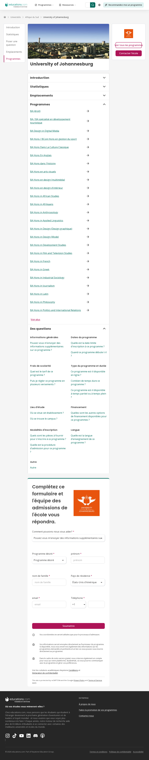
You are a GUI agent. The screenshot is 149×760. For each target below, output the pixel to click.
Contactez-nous (86, 715)
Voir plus (35, 319)
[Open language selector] (99, 5)
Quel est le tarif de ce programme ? (41, 373)
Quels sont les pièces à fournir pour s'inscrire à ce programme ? (48, 437)
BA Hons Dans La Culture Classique (49, 147)
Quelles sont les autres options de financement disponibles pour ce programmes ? (89, 416)
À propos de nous (87, 704)
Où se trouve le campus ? (43, 418)
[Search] (92, 5)
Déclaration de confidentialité (45, 673)
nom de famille (41, 575)
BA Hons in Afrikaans (41, 204)
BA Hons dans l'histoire (43, 163)
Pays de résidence (81, 575)
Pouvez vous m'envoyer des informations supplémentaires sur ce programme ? (46, 346)
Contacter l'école (128, 53)
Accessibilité (138, 752)
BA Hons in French (40, 261)
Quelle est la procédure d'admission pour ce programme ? (48, 448)
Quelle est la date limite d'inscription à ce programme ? (87, 344)
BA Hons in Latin (39, 293)
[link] (56, 17)
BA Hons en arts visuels (43, 171)
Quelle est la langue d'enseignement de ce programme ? (83, 439)
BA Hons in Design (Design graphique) (51, 228)
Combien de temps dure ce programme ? (85, 382)
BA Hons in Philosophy (42, 302)
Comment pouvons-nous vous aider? (53, 531)
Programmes (44, 4)
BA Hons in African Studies (44, 196)
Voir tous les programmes (129, 45)
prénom (76, 553)
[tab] (14, 27)
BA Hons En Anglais (41, 155)
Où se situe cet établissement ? (47, 412)
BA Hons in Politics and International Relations (55, 310)
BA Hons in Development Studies (48, 245)
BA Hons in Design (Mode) (44, 236)
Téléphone (78, 598)
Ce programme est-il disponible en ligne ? (88, 373)
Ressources (68, 4)
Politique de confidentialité (120, 752)
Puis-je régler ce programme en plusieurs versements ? (47, 382)
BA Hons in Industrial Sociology (47, 277)
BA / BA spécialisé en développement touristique (50, 121)
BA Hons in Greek (39, 269)
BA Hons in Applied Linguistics (46, 220)
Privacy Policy (79, 680)
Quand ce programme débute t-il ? (89, 354)
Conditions (73, 670)
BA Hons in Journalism (42, 285)
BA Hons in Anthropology (44, 212)
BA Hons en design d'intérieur (46, 188)
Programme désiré (43, 553)
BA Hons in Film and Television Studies (51, 253)
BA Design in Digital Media (44, 130)
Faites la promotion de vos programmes (98, 710)
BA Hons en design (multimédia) (47, 179)
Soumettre (68, 626)
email (36, 598)
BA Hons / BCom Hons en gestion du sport (53, 139)
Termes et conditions (98, 752)
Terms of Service (95, 680)
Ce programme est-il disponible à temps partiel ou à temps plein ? (88, 394)
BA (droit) (35, 111)
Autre (33, 467)
